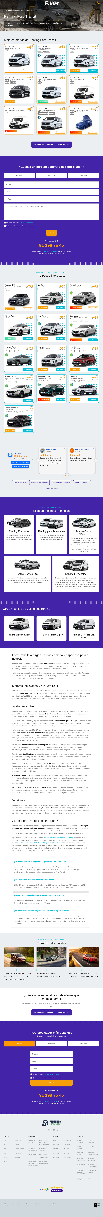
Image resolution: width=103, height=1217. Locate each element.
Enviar (51, 233)
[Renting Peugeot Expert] (51, 624)
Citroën (18, 1144)
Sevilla (55, 1149)
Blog (90, 1178)
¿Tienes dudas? (79, 1147)
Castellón (67, 1157)
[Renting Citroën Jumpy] (19, 624)
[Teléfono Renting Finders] (98, 3)
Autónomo (51, 175)
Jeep (5, 1161)
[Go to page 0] (63, 475)
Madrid (55, 1140)
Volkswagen (19, 1149)
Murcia (66, 1153)
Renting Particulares (93, 1153)
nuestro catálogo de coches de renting (58, 838)
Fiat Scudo (57, 843)
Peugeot (18, 1153)
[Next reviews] (96, 460)
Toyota (6, 1153)
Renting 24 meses (32, 1155)
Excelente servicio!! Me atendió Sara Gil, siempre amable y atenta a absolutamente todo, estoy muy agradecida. (52, 461)
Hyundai (18, 1140)
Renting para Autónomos (39, 482)
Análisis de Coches (10, 969)
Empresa (83, 175)
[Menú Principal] (4, 3)
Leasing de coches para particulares (44, 1142)
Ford (27, 10)
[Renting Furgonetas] (76, 565)
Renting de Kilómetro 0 (43, 1162)
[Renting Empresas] (19, 523)
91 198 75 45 (51, 245)
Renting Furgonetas (51, 488)
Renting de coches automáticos (43, 1156)
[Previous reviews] (38, 460)
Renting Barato (80, 1153)
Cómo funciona (91, 1141)
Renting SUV (81, 1164)
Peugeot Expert (43, 843)
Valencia (56, 1144)
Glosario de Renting (92, 1171)
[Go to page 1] (65, 475)
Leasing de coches (43, 1149)
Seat (5, 1149)
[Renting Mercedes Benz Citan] (84, 624)
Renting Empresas (20, 482)
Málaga (66, 1149)
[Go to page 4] (70, 475)
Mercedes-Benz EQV (29, 843)
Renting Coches (19, 10)
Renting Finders (9, 10)
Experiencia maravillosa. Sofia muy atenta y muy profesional (81, 459)
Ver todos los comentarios (20, 462)
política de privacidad (27, 222)
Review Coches (41, 969)
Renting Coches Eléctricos (61, 482)
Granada (56, 1157)
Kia (5, 1144)
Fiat (5, 1140)
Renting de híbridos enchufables (33, 1163)
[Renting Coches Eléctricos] (84, 523)
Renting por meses (32, 1141)
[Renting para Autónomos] (51, 523)
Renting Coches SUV (82, 482)
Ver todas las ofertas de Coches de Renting (51, 144)
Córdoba (56, 1153)
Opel (5, 1157)
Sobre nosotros (80, 1141)
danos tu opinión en (19, 466)
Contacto (91, 1146)
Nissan (17, 1157)
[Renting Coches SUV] (27, 565)
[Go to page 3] (68, 475)
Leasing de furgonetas (32, 1149)
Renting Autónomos (81, 1159)
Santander (68, 1144)
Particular (19, 175)
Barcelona (68, 1140)
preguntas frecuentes (50, 251)
